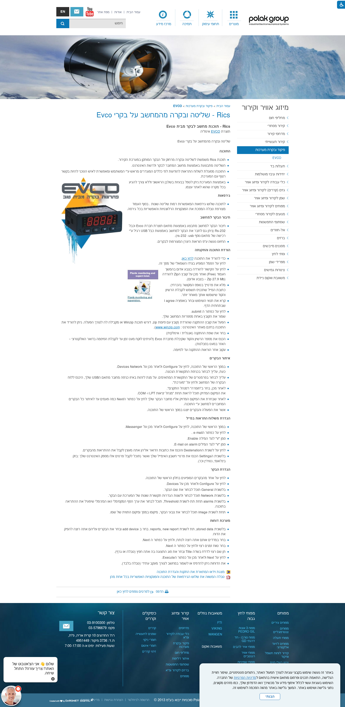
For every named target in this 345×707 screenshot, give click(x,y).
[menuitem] (234, 17)
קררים (152, 628)
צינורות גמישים (274, 270)
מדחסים (184, 628)
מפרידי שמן (277, 262)
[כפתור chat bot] (11, 696)
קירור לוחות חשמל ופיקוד (277, 655)
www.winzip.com (168, 327)
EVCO (177, 106)
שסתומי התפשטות (272, 222)
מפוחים (283, 613)
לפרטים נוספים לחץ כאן (133, 592)
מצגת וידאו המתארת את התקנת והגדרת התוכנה (191, 572)
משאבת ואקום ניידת (271, 278)
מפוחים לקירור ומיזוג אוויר (267, 206)
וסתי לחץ (278, 254)
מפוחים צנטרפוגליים (281, 630)
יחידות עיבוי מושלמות (270, 174)
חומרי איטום (148, 646)
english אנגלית (62, 11)
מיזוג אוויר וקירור (265, 108)
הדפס (160, 592)
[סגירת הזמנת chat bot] (53, 679)
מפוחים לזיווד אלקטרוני (280, 645)
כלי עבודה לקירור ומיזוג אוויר (265, 182)
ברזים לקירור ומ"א (177, 670)
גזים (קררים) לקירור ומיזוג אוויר (263, 190)
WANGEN (215, 634)
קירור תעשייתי (275, 142)
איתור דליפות (180, 659)
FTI (219, 623)
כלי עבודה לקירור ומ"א (177, 635)
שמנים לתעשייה (146, 634)
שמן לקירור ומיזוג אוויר (269, 198)
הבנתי (269, 697)
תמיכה (187, 24)
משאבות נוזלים (210, 613)
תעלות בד (277, 166)
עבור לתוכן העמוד (172, 5)
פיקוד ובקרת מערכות (199, 106)
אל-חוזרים (278, 230)
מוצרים (234, 24)
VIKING (216, 628)
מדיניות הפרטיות (245, 678)
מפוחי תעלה (281, 638)
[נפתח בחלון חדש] (90, 11)
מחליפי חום (277, 118)
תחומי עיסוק (210, 24)
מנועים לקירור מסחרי (270, 214)
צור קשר (76, 11)
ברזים (281, 238)
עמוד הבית (223, 106)
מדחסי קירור (276, 134)
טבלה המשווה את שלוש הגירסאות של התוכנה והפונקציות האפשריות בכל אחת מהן (168, 577)
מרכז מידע (163, 24)
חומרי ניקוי (149, 640)
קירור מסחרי (276, 126)
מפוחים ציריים (280, 623)
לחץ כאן (187, 259)
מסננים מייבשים (274, 246)
